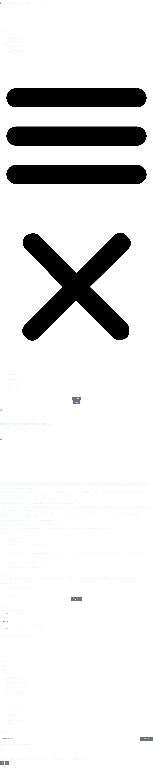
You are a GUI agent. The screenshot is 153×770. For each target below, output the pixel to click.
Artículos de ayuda (13, 53)
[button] (76, 210)
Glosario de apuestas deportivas (17, 41)
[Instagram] (7, 763)
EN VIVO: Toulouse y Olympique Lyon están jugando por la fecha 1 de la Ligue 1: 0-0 (29, 625)
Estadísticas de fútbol (14, 39)
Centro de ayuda (9, 48)
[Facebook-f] (2, 763)
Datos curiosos (11, 36)
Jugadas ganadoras (13, 46)
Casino (6, 44)
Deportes (6, 31)
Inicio (5, 29)
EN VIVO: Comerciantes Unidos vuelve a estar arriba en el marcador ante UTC (26, 618)
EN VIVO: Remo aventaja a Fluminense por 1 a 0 (17, 610)
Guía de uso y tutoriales (14, 51)
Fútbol (9, 34)
